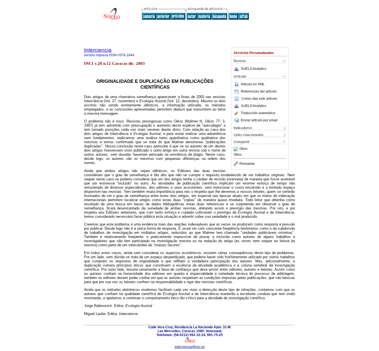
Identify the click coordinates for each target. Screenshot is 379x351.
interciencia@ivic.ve (190, 347)
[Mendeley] (236, 149)
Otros (243, 149)
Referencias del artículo (259, 91)
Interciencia (98, 50)
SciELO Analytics (253, 69)
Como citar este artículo (259, 99)
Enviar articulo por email (259, 120)
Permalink (247, 164)
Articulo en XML (253, 84)
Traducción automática (258, 113)
